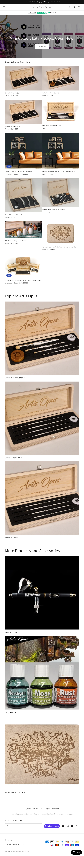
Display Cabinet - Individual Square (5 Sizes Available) (58, 171)
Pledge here (42, 46)
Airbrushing (10, 632)
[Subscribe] (39, 826)
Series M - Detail (11, 537)
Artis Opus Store (13, 851)
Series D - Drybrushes (14, 378)
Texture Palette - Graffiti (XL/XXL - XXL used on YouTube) (59, 247)
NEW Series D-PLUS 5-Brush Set (51, 125)
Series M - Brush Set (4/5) (12, 126)
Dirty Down (9, 712)
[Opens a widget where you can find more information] (76, 852)
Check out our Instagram (65, 814)
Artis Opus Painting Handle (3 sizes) (15, 241)
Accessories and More (14, 792)
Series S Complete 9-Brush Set (14, 215)
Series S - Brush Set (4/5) (12, 93)
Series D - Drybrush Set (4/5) (50, 93)
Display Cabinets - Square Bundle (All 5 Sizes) (18, 171)
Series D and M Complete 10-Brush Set (53, 209)
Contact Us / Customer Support (21, 814)
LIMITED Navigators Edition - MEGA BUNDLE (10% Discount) (23, 280)
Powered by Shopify (23, 851)
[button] (4, 7)
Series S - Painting (12, 458)
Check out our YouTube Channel (44, 814)
